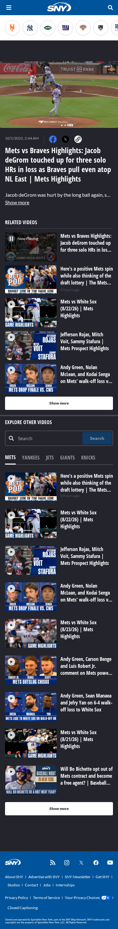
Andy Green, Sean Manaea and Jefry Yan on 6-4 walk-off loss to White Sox (86, 702)
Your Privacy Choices (82, 897)
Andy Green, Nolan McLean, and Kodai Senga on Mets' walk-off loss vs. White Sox (85, 596)
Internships (65, 885)
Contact (31, 885)
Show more (17, 202)
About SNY (14, 876)
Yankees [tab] (31, 457)
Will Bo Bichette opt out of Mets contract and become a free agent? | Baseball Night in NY (86, 779)
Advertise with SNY (44, 876)
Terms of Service (46, 897)
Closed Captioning (23, 907)
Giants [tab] (67, 457)
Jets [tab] (50, 457)
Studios (14, 885)
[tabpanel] (59, 643)
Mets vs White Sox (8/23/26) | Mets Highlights (78, 629)
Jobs (47, 885)
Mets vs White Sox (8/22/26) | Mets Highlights (78, 519)
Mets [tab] (10, 457)
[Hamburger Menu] (9, 7)
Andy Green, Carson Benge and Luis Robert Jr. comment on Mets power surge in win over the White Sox (85, 673)
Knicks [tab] (88, 457)
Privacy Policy (16, 897)
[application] (59, 94)
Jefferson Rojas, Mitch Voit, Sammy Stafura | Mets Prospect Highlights (84, 556)
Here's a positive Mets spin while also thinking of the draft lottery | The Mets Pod (86, 486)
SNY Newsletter (78, 876)
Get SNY (103, 876)
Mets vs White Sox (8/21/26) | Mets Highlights (78, 739)
